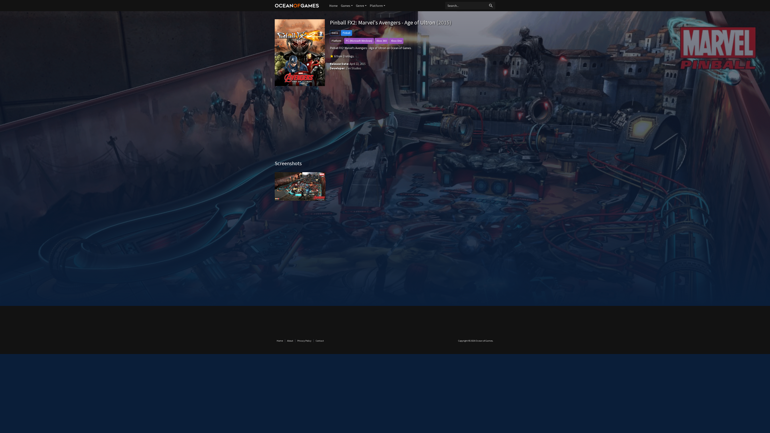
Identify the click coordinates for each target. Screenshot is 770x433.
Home (333, 6)
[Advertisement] (385, 126)
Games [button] (345, 6)
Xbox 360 (381, 40)
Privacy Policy (304, 340)
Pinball (346, 33)
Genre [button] (360, 6)
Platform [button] (376, 6)
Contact (320, 340)
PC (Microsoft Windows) (359, 40)
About (290, 340)
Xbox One (396, 40)
